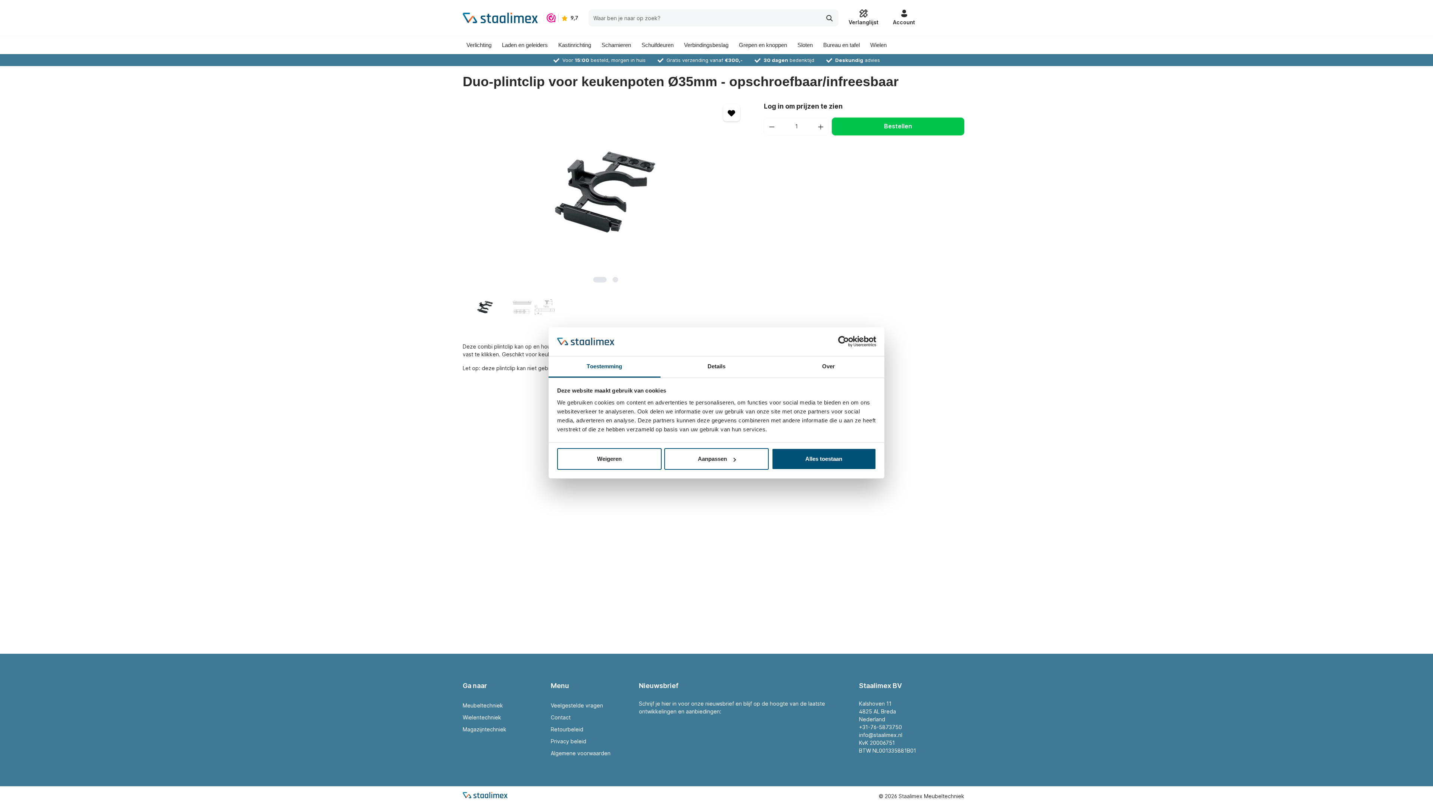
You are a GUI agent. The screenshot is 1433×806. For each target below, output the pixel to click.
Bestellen (898, 126)
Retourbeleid (567, 729)
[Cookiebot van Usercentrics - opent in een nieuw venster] (843, 341)
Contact (561, 717)
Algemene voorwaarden (581, 753)
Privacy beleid (568, 741)
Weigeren (609, 459)
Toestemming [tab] (604, 366)
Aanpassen (712, 459)
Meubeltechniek (483, 705)
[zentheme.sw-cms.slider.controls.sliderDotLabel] (600, 279)
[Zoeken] (830, 17)
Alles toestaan (823, 459)
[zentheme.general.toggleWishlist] (731, 112)
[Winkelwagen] (944, 18)
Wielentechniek (482, 717)
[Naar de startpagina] (500, 17)
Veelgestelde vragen (577, 705)
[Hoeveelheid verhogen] (821, 126)
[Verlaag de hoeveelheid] (772, 126)
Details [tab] (717, 366)
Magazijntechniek (484, 729)
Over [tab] (828, 366)
